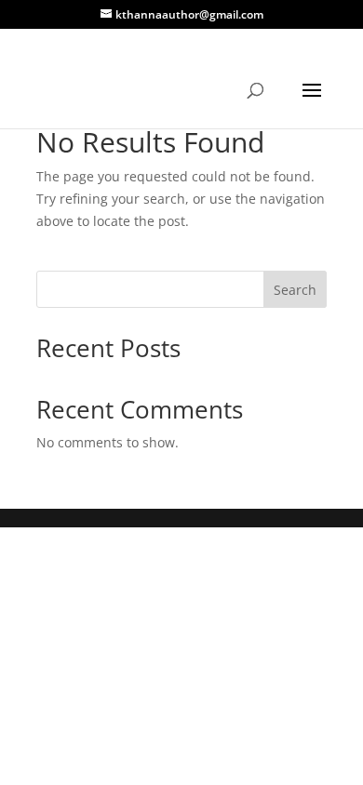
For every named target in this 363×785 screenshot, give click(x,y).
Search (295, 290)
